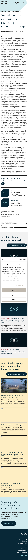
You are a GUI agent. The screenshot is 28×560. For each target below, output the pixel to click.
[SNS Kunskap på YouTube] (23, 556)
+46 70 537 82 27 (15, 203)
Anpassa (13, 295)
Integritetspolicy (22, 550)
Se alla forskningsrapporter (16, 374)
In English (16, 3)
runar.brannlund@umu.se (18, 195)
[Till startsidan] (4, 2)
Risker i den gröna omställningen (12, 425)
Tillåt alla (14, 290)
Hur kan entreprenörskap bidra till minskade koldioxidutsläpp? (12, 396)
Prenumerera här (9, 523)
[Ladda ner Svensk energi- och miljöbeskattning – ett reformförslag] (3, 183)
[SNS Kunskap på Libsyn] (21, 556)
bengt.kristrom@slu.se (17, 205)
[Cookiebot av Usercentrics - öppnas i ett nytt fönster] (19, 259)
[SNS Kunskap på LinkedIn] (26, 556)
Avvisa (14, 299)
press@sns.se (23, 546)
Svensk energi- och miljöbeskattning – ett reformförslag (13, 179)
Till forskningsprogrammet (17, 245)
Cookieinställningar (22, 552)
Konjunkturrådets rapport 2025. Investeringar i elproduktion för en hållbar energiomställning (12, 454)
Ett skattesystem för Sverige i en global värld (14, 322)
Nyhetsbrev (24, 549)
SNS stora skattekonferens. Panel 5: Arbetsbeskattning (13, 353)
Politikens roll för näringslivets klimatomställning (11, 484)
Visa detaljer (19, 285)
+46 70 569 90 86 (15, 194)
